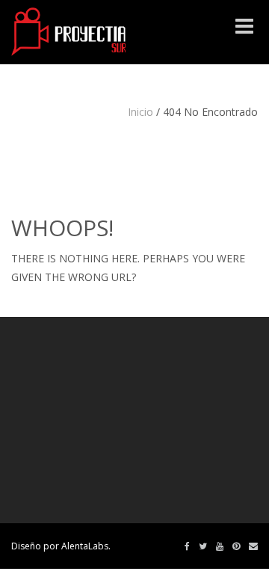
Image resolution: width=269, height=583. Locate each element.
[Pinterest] (236, 546)
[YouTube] (219, 546)
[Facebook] (187, 546)
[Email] (253, 546)
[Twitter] (203, 546)
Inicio (140, 112)
